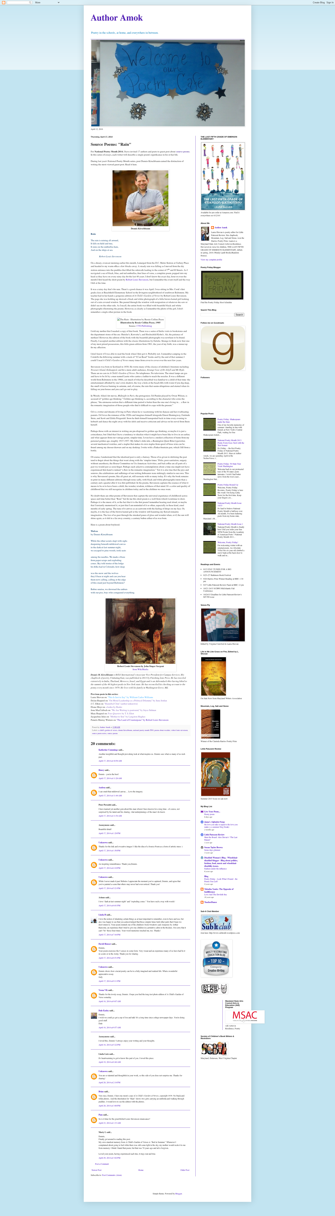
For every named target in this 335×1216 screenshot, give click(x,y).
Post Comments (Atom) (112, 1175)
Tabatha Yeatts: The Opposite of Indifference (218, 890)
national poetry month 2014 (143, 730)
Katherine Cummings (108, 749)
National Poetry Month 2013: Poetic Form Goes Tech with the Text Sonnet (231, 443)
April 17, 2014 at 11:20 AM (110, 778)
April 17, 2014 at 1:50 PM (109, 850)
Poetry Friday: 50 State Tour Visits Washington (229, 465)
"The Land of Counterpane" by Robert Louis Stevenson (142, 719)
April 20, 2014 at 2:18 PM (109, 1082)
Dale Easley (104, 1010)
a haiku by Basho (114, 707)
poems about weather (162, 730)
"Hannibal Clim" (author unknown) (121, 703)
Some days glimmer (212, 850)
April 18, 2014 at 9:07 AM (110, 1001)
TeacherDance (210, 902)
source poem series (99, 733)
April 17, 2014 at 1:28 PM (109, 833)
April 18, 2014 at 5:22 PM (109, 1044)
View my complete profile (211, 259)
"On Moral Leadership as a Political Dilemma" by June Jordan (138, 700)
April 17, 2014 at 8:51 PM (109, 957)
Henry (101, 770)
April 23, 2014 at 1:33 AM (110, 1122)
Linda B (102, 914)
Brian (101, 1091)
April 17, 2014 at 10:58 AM (110, 760)
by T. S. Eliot (121, 713)
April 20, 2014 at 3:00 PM (109, 1105)
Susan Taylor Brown (213, 847)
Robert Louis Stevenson (137, 279)
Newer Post (96, 1170)
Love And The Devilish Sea (215, 894)
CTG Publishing (144, 325)
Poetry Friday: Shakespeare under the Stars (229, 420)
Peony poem (209, 814)
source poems (112, 733)
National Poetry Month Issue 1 (230, 523)
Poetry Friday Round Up (228, 484)
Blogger (178, 1193)
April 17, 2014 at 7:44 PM (109, 934)
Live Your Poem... (212, 811)
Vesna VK (103, 990)
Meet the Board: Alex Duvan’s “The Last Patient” (220, 838)
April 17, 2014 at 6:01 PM (109, 905)
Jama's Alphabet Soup (214, 821)
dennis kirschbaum (125, 730)
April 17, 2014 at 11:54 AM (110, 815)
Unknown (103, 842)
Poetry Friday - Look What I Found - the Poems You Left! (220, 880)
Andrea (102, 787)
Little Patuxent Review (214, 834)
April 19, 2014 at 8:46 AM (110, 1062)
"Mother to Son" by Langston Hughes (127, 716)
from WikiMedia (140, 669)
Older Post (184, 1170)
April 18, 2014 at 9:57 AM (110, 1027)
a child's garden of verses (107, 730)
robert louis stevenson (179, 730)
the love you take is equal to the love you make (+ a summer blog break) (221, 825)
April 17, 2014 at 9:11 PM (109, 981)
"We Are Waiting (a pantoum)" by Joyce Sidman (133, 710)
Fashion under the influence (215, 868)
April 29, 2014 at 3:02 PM (109, 1157)
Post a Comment (102, 1163)
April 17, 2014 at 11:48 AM (110, 795)
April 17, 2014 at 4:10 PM (109, 867)
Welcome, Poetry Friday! (228, 542)
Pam (101, 1114)
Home (140, 1170)
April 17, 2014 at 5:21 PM (109, 888)
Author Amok (117, 17)
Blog (206, 876)
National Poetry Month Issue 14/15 (229, 504)
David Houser (105, 943)
